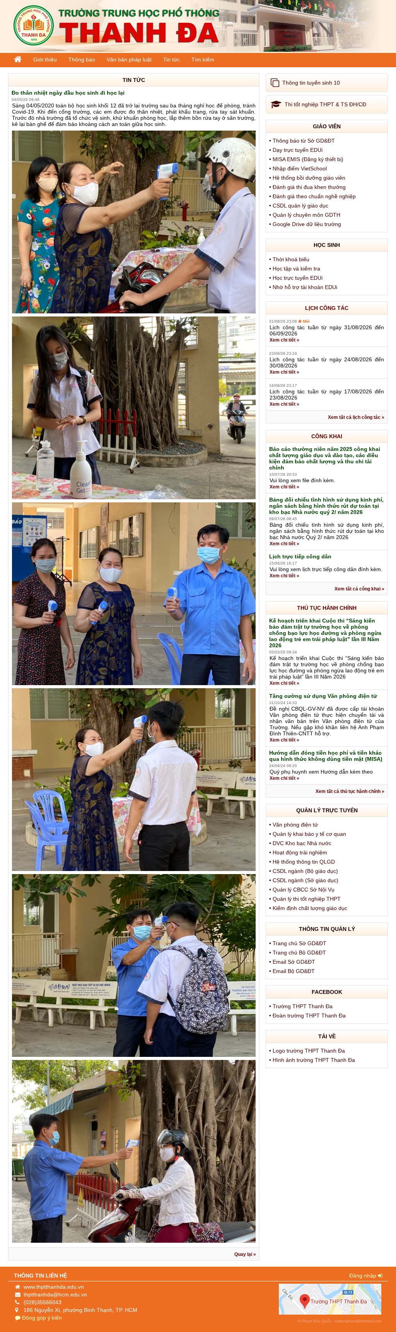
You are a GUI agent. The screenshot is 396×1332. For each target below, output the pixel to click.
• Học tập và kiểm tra (295, 268)
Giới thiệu (45, 59)
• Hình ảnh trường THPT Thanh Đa (313, 1060)
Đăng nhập (363, 1275)
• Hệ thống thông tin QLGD (302, 862)
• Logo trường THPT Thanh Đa (307, 1051)
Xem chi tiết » (284, 340)
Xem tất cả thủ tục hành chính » (350, 791)
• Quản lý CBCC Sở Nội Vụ (302, 889)
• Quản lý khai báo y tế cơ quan (308, 834)
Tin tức (171, 59)
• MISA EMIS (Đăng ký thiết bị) (307, 159)
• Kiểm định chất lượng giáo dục (309, 908)
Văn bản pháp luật (129, 59)
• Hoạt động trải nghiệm (299, 852)
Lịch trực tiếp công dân (300, 556)
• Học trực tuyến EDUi (296, 278)
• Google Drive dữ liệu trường (306, 224)
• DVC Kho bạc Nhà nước (301, 843)
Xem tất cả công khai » (359, 589)
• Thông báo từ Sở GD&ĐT (302, 141)
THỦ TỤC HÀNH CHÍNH (327, 608)
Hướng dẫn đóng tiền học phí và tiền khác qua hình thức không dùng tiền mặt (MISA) (325, 756)
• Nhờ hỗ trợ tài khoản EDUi (304, 287)
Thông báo (81, 59)
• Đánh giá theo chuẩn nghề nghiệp (313, 196)
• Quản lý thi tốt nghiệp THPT (305, 899)
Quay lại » (245, 1254)
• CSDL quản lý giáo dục (299, 205)
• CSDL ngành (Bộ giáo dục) (304, 871)
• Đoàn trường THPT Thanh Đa (308, 1015)
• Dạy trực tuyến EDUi (296, 150)
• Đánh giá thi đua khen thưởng (308, 187)
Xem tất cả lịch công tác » (356, 417)
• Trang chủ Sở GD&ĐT (298, 943)
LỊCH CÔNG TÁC (326, 308)
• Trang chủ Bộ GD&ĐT (298, 952)
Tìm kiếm (202, 59)
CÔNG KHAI (326, 436)
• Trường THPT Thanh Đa (301, 1006)
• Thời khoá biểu (290, 259)
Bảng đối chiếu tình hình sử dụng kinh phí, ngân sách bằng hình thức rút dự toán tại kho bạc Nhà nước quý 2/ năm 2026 (326, 506)
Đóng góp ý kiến (41, 1318)
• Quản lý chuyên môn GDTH (305, 215)
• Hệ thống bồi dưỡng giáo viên (308, 178)
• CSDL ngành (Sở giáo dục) (304, 880)
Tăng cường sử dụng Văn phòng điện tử (323, 696)
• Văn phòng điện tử (294, 825)
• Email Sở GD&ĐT (293, 962)
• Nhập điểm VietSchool (298, 168)
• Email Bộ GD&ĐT (292, 971)
